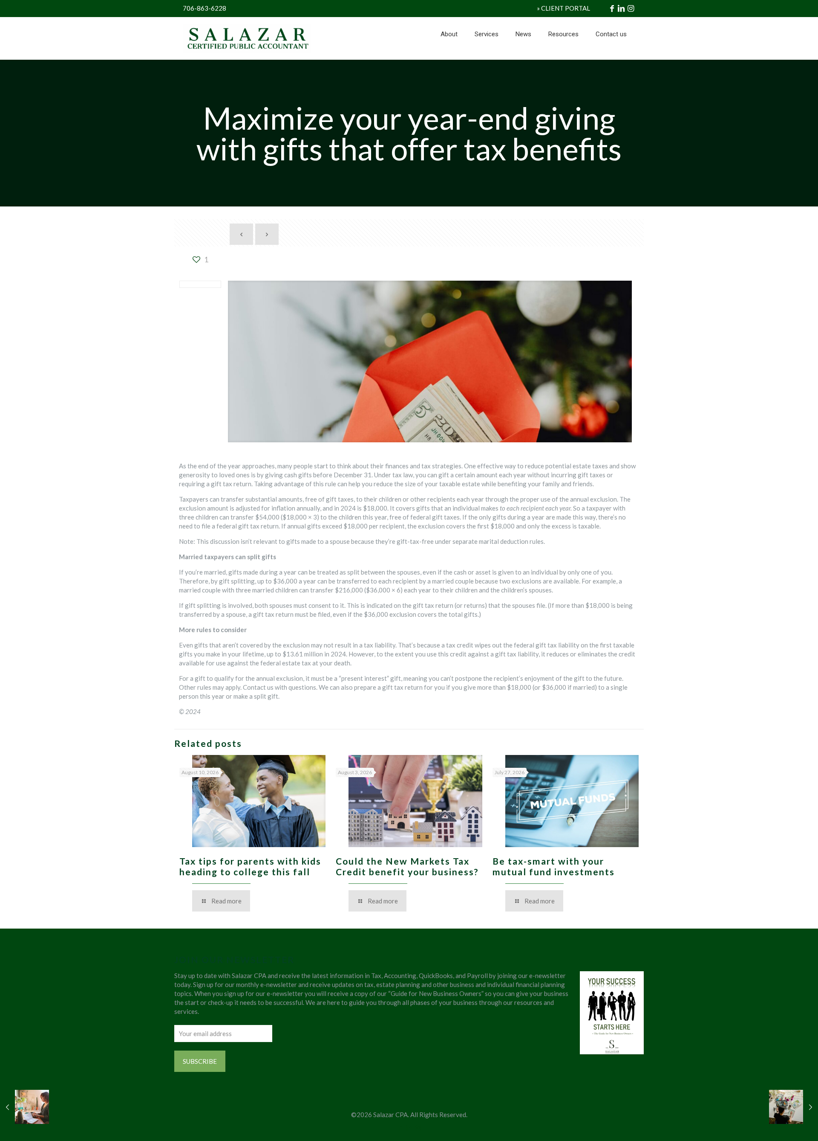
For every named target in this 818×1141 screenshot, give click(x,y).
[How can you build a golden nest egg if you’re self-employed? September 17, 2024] (793, 1107)
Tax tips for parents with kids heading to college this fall (250, 866)
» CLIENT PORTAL (563, 8)
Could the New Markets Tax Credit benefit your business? (407, 866)
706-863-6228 (204, 8)
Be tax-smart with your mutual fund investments (554, 866)
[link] (486, 55)
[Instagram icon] (418, 1128)
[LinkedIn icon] (409, 1128)
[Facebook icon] (400, 1128)
